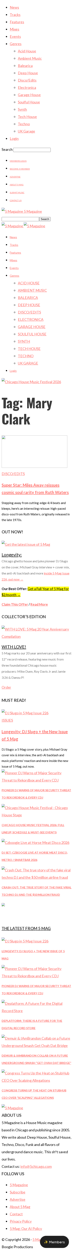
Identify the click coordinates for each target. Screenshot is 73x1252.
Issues (7, 720)
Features (17, 22)
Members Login (18, 161)
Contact (16, 1214)
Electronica (27, 87)
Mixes (14, 29)
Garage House (29, 95)
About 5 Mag (17, 184)
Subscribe (17, 1192)
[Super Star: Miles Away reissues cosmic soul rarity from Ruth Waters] (34, 466)
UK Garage (26, 131)
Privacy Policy (21, 1221)
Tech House (27, 116)
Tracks (15, 14)
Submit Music (17, 192)
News (14, 7)
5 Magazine (19, 1185)
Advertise (15, 177)
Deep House (28, 73)
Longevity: (12, 554)
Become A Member (20, 169)
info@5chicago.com (36, 1166)
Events (15, 36)
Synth (22, 109)
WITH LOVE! (14, 646)
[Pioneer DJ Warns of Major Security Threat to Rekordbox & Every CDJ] (36, 780)
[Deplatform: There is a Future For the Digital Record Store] (36, 1010)
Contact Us (15, 200)
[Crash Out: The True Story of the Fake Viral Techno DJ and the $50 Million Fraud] (36, 877)
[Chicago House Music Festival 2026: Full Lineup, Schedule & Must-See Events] (36, 815)
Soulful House (29, 102)
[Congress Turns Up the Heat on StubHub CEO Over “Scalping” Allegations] (36, 1080)
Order (6, 687)
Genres (15, 43)
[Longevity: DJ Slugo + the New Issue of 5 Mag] (25, 713)
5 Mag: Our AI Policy (26, 1228)
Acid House (27, 51)
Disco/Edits (27, 80)
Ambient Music (30, 58)
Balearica (25, 65)
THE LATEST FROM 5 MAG (26, 928)
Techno (24, 124)
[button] (54, 1242)
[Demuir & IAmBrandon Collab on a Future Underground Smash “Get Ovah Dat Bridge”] (36, 1045)
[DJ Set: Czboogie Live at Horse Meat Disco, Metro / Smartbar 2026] (35, 842)
